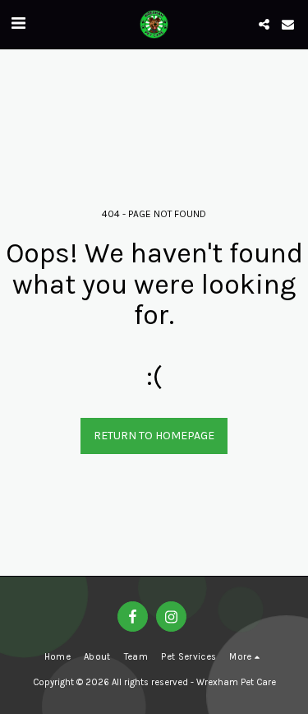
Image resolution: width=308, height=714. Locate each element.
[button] (18, 23)
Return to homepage (154, 436)
